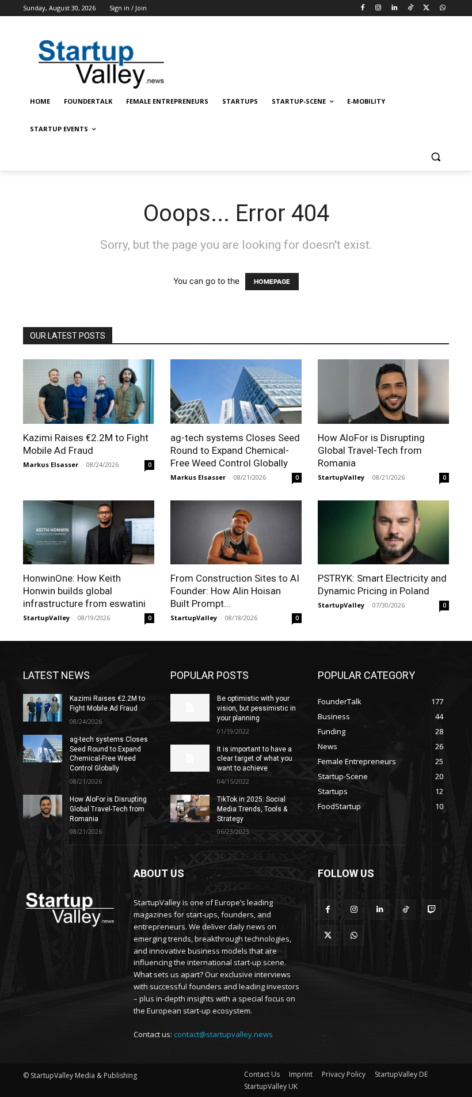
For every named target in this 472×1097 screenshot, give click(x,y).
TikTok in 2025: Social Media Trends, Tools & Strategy (252, 809)
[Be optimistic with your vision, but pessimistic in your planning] (190, 708)
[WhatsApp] (442, 8)
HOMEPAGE (272, 282)
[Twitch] (431, 909)
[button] (435, 156)
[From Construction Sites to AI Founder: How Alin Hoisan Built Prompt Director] (236, 532)
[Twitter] (426, 8)
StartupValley (341, 477)
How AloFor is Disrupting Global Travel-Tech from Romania (371, 450)
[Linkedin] (394, 8)
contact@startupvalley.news (223, 1034)
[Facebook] (362, 8)
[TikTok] (410, 8)
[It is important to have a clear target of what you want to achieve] (190, 758)
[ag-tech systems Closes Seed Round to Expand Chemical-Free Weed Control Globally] (236, 391)
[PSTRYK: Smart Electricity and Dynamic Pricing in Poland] (383, 532)
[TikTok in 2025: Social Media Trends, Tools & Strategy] (190, 808)
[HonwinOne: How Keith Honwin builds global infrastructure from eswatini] (88, 532)
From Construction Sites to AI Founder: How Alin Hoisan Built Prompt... (234, 590)
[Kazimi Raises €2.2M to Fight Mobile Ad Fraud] (88, 391)
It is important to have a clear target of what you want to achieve (254, 759)
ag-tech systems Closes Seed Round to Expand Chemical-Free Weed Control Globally (235, 450)
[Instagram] (378, 8)
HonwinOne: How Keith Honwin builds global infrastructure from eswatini (84, 590)
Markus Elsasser (50, 464)
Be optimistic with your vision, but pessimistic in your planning (256, 708)
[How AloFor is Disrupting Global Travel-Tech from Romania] (383, 391)
